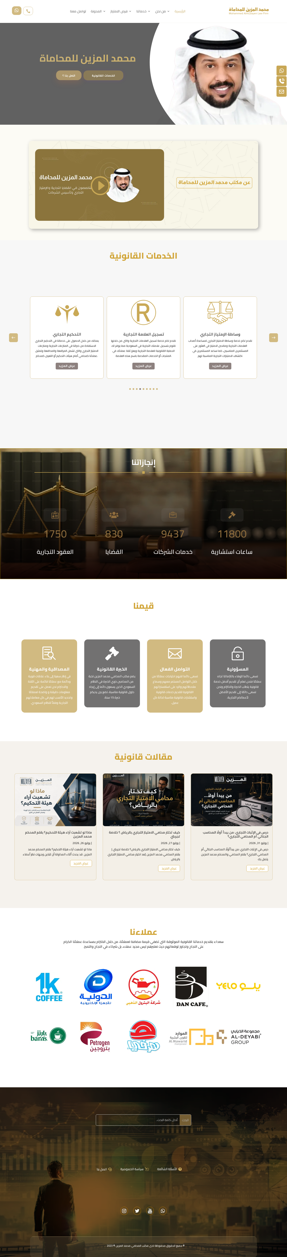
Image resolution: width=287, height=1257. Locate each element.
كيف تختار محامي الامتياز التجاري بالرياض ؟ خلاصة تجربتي (232, 834)
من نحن (160, 12)
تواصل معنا (78, 12)
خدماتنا (141, 12)
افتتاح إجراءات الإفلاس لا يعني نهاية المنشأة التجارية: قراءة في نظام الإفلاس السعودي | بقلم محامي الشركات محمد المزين (57, 836)
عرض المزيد (67, 366)
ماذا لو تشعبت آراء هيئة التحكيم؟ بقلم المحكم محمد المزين (146, 834)
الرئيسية (180, 12)
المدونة (96, 12)
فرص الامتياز (119, 12)
